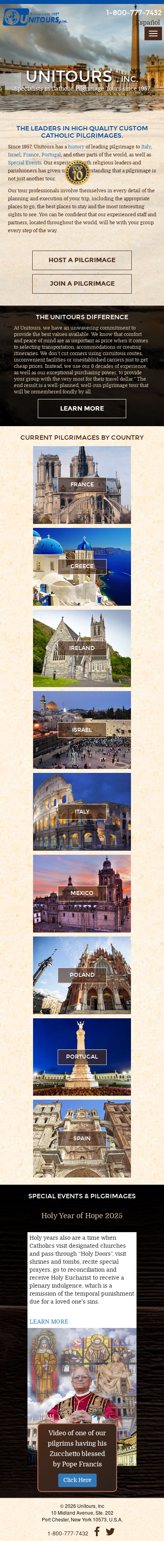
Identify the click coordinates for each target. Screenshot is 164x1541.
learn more (82, 408)
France (31, 155)
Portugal (51, 155)
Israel (14, 155)
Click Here (77, 1480)
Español (147, 22)
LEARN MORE (48, 1321)
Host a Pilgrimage (82, 260)
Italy (146, 147)
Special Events (24, 163)
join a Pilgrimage (82, 283)
